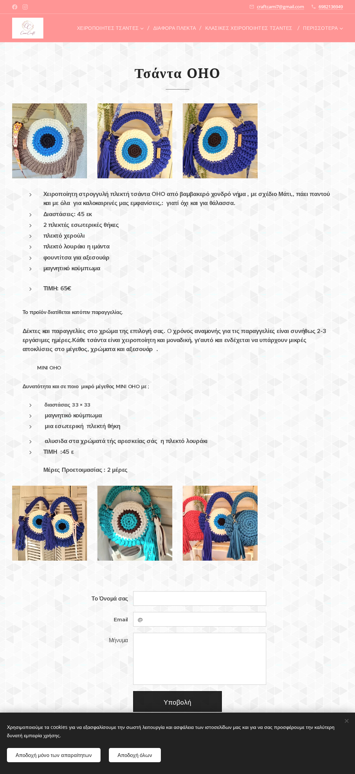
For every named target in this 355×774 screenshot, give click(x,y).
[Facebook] (14, 7)
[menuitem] (112, 28)
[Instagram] (25, 7)
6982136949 (331, 6)
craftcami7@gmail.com (280, 6)
